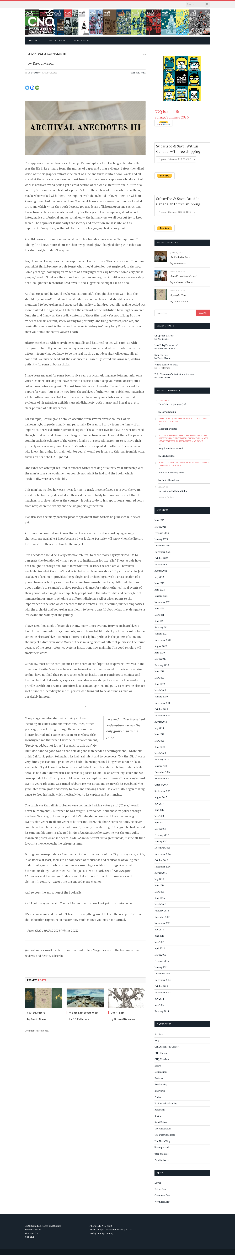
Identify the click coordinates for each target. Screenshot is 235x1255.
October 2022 (161, 558)
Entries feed (160, 1189)
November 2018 (162, 703)
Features (158, 1078)
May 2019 (159, 677)
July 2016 (159, 879)
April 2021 (159, 621)
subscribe (57, 956)
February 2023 (161, 532)
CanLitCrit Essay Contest (166, 1046)
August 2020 (160, 646)
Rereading (159, 1109)
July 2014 (159, 998)
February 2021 (161, 627)
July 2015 (159, 929)
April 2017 (159, 822)
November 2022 (162, 551)
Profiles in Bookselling (165, 1103)
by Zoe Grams (178, 263)
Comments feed (162, 1195)
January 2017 (161, 841)
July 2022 (159, 577)
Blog (156, 1040)
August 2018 (160, 721)
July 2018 (159, 728)
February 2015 (161, 961)
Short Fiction (160, 1122)
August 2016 (160, 872)
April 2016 (159, 898)
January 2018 (161, 765)
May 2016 (159, 891)
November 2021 (162, 602)
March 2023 (160, 526)
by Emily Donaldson (169, 480)
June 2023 (159, 520)
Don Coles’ (171, 404)
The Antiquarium (162, 1128)
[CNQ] (117, 22)
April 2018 (159, 746)
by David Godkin (167, 411)
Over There (118, 1012)
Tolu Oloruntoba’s (174, 374)
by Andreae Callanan (181, 282)
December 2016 (162, 847)
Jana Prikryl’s (183, 275)
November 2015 (162, 923)
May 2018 (159, 740)
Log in (157, 1182)
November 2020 (162, 640)
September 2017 (162, 791)
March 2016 (160, 904)
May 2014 (159, 1005)
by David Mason (41, 63)
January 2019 (161, 696)
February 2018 (161, 759)
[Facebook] (32, 88)
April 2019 (159, 684)
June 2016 (159, 885)
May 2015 (159, 942)
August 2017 (160, 797)
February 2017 (161, 835)
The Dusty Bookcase (164, 1134)
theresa (162, 400)
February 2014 (161, 1011)
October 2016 (161, 860)
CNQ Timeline (161, 1059)
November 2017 (162, 778)
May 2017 (159, 816)
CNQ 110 (40, 930)
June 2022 (159, 583)
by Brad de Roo (166, 455)
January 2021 (161, 633)
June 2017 (159, 809)
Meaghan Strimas (167, 428)
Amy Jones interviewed (170, 448)
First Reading (160, 1084)
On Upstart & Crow (180, 257)
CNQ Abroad (160, 1053)
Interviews (159, 1090)
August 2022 (160, 570)
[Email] (37, 88)
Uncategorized (161, 1147)
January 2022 (161, 595)
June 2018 (159, 734)
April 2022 (159, 589)
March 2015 (160, 954)
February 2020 (161, 665)
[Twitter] (27, 88)
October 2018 (161, 709)
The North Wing (162, 1141)
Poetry (157, 1097)
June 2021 (159, 608)
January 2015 (161, 967)
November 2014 (162, 979)
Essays (157, 1065)
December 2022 (162, 545)
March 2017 (160, 828)
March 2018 (160, 753)
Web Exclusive (161, 1160)
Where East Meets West (83, 1012)
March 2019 (160, 690)
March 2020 (160, 658)
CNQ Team (33, 73)
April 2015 (159, 948)
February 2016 (161, 910)
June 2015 (159, 935)
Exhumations (160, 1071)
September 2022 (162, 564)
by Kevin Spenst (162, 377)
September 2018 (162, 715)
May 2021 (159, 614)
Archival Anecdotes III (47, 54)
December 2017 (162, 772)
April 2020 (159, 652)
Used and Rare (138, 73)
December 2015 (162, 917)
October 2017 (161, 784)
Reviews (158, 1116)
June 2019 (159, 671)
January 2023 (161, 539)
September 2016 (162, 866)
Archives (158, 1034)
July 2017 (159, 803)
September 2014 (162, 992)
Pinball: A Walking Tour (171, 472)
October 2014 (161, 986)
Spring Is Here (36, 1012)
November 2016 (162, 854)
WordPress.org (161, 1201)
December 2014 (162, 973)
